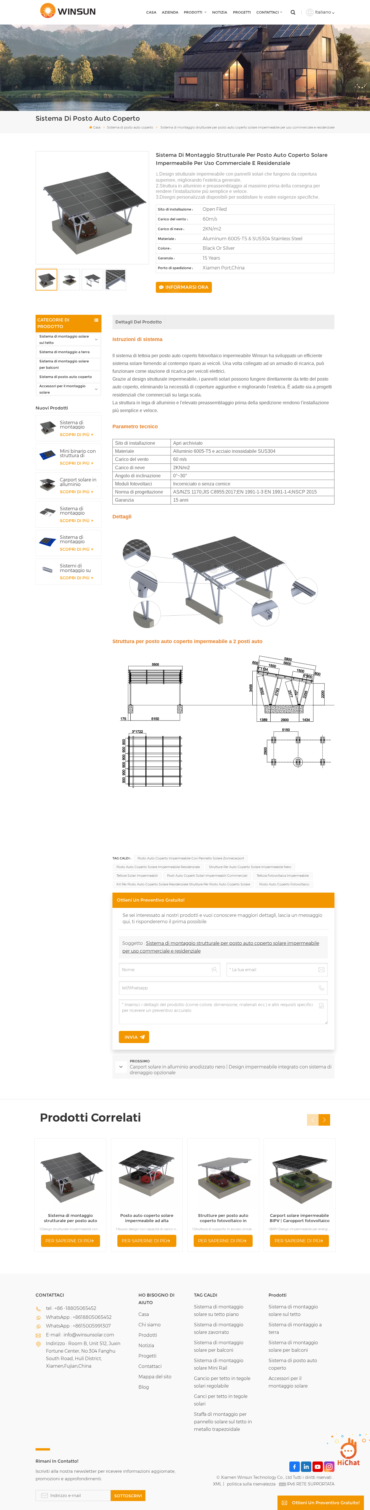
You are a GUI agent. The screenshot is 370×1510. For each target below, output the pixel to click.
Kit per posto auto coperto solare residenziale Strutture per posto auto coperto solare (183, 884)
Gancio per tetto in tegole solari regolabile (222, 1382)
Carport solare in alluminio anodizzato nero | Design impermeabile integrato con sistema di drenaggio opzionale (79, 482)
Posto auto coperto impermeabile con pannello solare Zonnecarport (191, 858)
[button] (324, 1120)
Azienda (170, 12)
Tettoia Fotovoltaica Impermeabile (283, 876)
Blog (143, 1387)
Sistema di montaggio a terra (64, 352)
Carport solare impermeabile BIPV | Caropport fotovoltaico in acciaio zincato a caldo (300, 1218)
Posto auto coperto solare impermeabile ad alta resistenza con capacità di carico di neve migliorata (146, 1218)
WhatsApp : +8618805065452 (79, 1317)
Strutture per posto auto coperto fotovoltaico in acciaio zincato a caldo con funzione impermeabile (223, 1218)
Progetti (242, 12)
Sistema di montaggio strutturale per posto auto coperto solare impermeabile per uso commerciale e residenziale (76, 424)
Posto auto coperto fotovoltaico (284, 884)
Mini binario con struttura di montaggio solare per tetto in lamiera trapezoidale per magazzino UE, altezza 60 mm (78, 453)
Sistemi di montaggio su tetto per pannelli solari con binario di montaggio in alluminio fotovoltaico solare (79, 568)
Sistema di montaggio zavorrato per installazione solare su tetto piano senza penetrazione (75, 511)
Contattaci (267, 12)
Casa (151, 12)
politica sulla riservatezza (251, 1484)
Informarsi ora (186, 287)
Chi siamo (149, 1324)
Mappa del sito (154, 1376)
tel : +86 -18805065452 (71, 1308)
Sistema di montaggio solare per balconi (64, 364)
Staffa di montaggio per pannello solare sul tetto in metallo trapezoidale (223, 1422)
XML (217, 1484)
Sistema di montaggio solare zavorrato (218, 1328)
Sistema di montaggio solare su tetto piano (218, 1310)
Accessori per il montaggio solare (62, 389)
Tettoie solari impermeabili (137, 876)
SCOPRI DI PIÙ (75, 434)
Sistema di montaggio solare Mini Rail (218, 1364)
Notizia (219, 12)
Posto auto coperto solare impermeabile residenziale (158, 867)
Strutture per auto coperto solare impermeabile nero (250, 867)
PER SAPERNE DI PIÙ (68, 1240)
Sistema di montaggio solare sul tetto (64, 339)
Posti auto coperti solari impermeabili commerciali (207, 876)
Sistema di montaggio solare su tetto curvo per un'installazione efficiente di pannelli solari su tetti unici (78, 539)
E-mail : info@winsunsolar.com (80, 1335)
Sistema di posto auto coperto (130, 127)
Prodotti (193, 12)
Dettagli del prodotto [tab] (138, 322)
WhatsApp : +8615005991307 (78, 1326)
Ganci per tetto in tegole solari (220, 1400)
